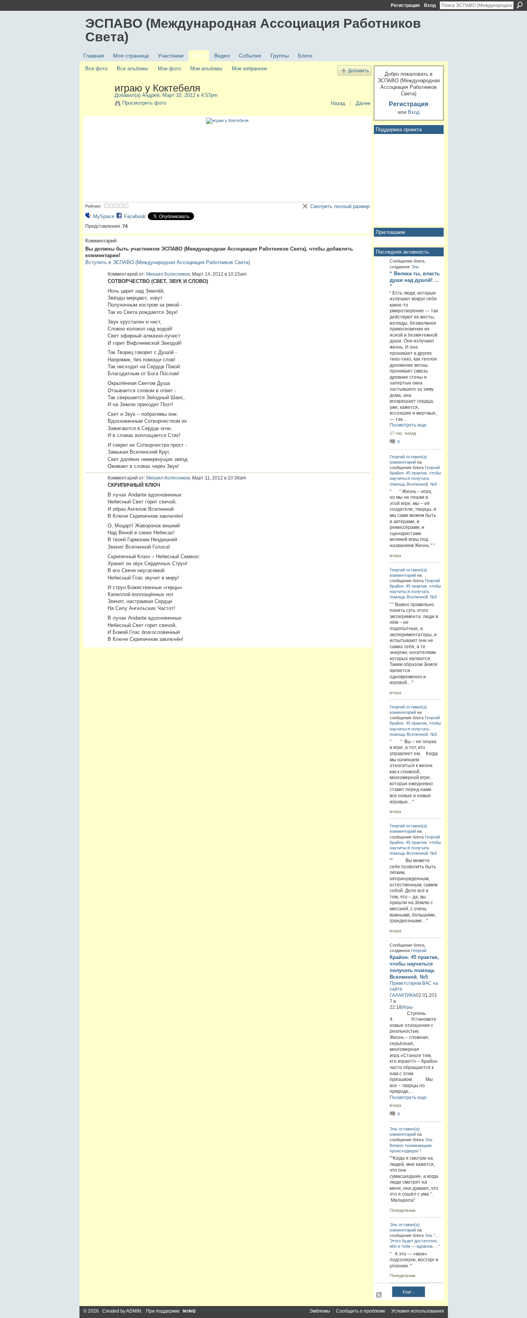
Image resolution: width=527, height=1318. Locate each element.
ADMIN (133, 1311)
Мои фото (169, 68)
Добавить (358, 70)
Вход (430, 5)
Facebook (135, 216)
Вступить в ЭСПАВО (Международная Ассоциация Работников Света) (167, 262)
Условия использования (417, 1311)
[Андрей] (97, 104)
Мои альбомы (206, 68)
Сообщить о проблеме (360, 1311)
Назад (338, 103)
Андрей (150, 95)
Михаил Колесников (168, 274)
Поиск (520, 5)
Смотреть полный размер (340, 206)
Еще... (409, 1291)
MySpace (103, 216)
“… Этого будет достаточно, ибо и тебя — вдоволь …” (415, 1241)
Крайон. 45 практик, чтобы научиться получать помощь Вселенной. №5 (415, 478)
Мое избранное (249, 68)
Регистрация (405, 5)
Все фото (96, 68)
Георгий (397, 456)
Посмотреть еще (408, 425)
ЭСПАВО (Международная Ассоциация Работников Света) (253, 30)
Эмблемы (319, 1311)
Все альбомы (132, 68)
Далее (363, 103)
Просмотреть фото (144, 103)
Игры (407, 1007)
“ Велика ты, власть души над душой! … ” (415, 280)
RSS (379, 1295)
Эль (415, 266)
